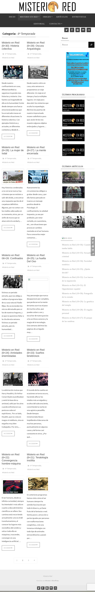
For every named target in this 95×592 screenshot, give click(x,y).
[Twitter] (92, 239)
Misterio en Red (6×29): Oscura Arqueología (35, 45)
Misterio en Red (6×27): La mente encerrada (36, 149)
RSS (70, 238)
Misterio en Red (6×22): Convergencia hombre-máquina (11, 454)
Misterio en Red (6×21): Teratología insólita (37, 452)
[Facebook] (92, 242)
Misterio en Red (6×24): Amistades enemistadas (12, 348)
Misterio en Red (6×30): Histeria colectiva (10, 45)
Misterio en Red (8, 57)
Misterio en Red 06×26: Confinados (12, 254)
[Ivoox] (92, 254)
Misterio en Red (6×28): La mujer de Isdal (13, 149)
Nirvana (47, 574)
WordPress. (55, 574)
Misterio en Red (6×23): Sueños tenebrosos (35, 348)
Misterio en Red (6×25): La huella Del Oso (36, 255)
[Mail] (92, 250)
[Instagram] (92, 246)
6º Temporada (10, 53)
